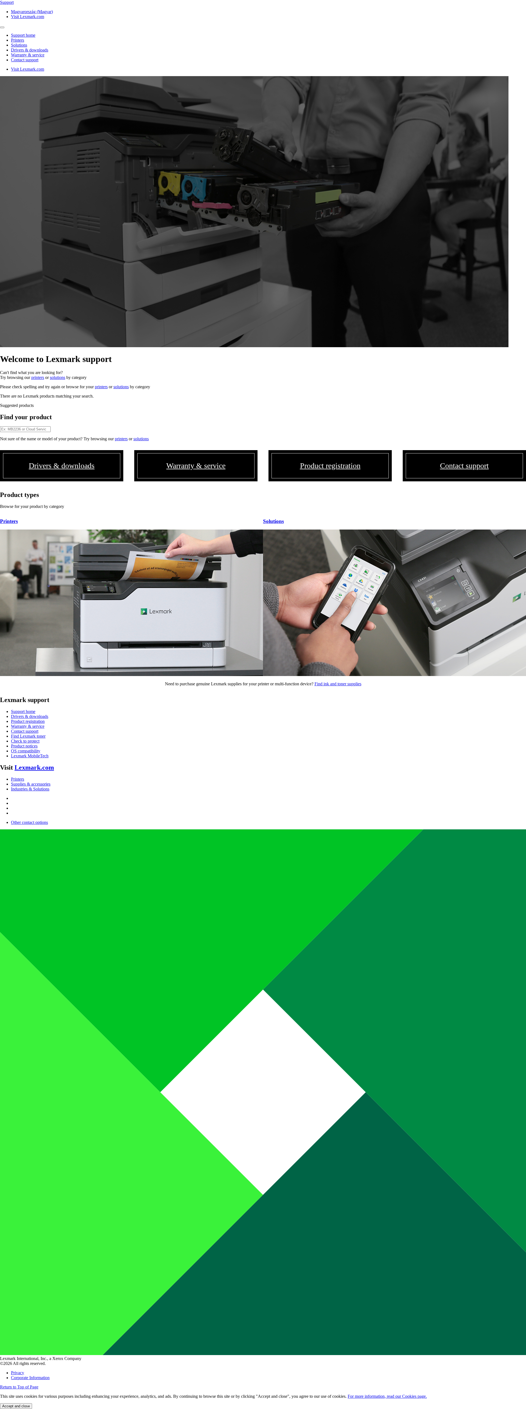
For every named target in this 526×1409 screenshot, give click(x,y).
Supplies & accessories (30, 784)
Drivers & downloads (29, 716)
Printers (17, 779)
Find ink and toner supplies (338, 684)
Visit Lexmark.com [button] (27, 16)
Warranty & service (27, 726)
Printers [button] (17, 40)
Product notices (24, 746)
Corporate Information (30, 1377)
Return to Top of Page (19, 1387)
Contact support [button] (24, 59)
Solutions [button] (19, 45)
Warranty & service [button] (27, 55)
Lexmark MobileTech (29, 756)
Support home (23, 711)
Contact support (24, 731)
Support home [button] (23, 35)
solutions (57, 377)
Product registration (28, 721)
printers (37, 377)
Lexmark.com (34, 767)
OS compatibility (25, 751)
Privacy (17, 1372)
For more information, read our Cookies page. (387, 1396)
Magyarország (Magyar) (32, 11)
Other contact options (29, 822)
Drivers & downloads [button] (29, 50)
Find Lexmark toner (28, 736)
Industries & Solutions (30, 789)
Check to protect (25, 741)
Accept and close (16, 1406)
